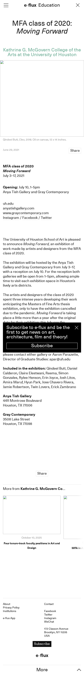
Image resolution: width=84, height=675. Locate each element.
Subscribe (42, 346)
